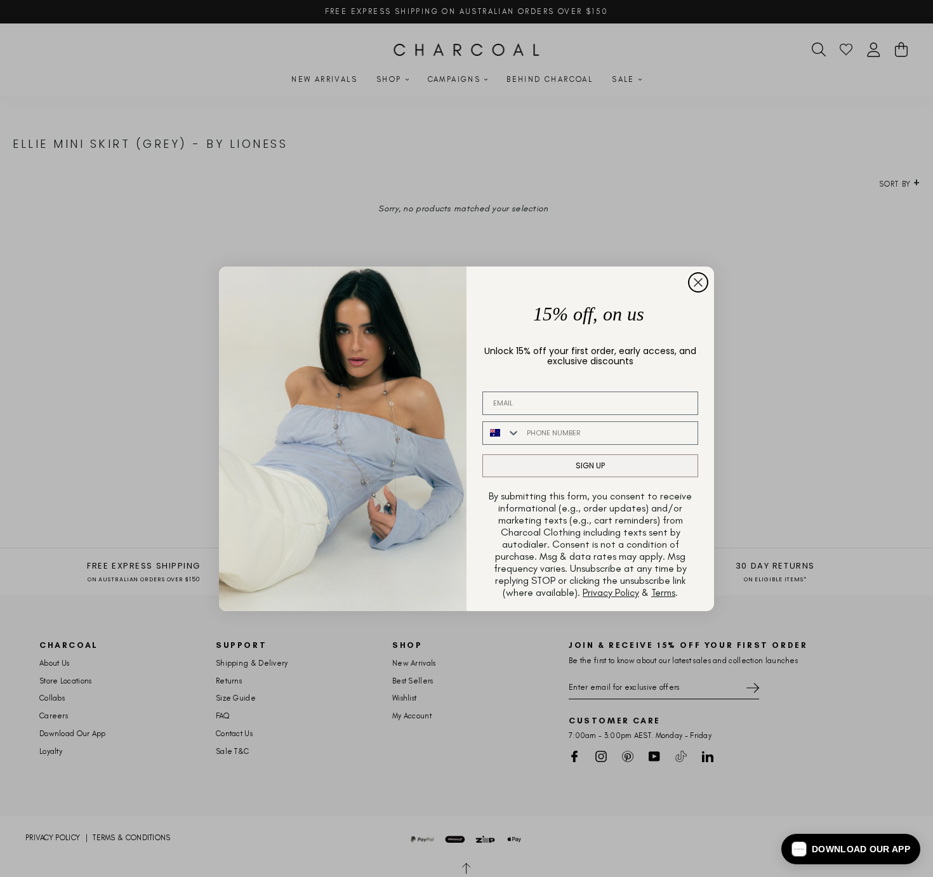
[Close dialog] (698, 282)
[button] (850, 849)
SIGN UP (590, 465)
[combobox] (501, 433)
